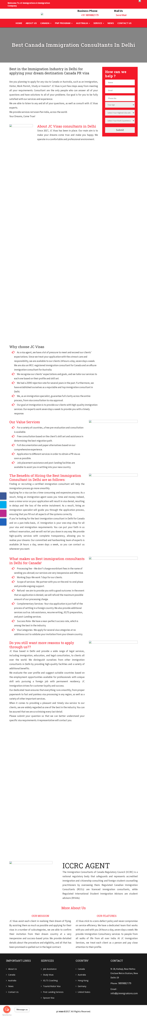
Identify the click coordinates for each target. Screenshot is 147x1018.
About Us (31, 23)
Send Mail (121, 15)
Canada (45, 23)
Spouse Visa (48, 997)
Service (97, 23)
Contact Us (13, 992)
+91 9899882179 (89, 15)
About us (12, 969)
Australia (82, 23)
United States (84, 992)
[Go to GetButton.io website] (6, 1015)
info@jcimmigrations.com (124, 993)
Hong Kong (83, 980)
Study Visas (48, 974)
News (111, 23)
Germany (82, 986)
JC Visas (59, 1012)
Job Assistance (50, 969)
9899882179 (124, 983)
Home (19, 23)
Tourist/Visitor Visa (51, 986)
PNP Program (63, 23)
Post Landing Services (53, 992)
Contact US (124, 23)
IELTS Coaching (50, 980)
